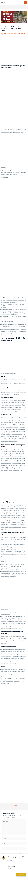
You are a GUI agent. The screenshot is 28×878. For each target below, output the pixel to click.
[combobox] (10, 869)
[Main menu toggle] (25, 2)
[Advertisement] (14, 50)
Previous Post (14, 805)
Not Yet (10, 874)
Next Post (14, 808)
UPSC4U (5, 2)
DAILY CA (21, 33)
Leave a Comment (5, 33)
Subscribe (21, 874)
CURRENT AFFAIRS (14, 33)
